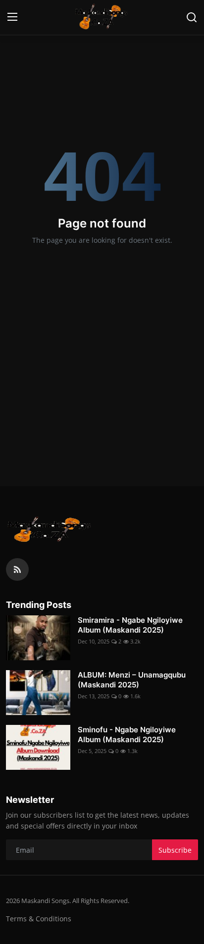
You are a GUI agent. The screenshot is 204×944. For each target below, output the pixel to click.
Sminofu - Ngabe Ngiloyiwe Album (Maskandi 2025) (127, 734)
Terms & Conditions (38, 918)
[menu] (12, 17)
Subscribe (175, 850)
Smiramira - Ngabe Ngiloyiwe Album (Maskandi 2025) (130, 625)
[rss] (17, 569)
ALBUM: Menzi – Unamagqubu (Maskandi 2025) (132, 679)
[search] (191, 17)
